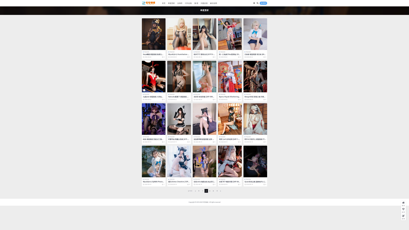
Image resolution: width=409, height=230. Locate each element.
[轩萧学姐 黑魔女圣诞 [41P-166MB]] (179, 119)
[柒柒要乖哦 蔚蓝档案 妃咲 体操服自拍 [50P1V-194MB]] (204, 119)
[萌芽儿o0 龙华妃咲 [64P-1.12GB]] (230, 119)
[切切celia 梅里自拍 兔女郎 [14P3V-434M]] (204, 161)
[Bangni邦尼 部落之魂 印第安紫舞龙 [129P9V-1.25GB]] (255, 76)
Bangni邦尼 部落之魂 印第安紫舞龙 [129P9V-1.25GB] (255, 98)
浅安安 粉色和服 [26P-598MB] (204, 98)
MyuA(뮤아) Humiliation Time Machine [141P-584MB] (179, 55)
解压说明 (213, 3)
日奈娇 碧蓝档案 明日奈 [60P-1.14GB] (255, 55)
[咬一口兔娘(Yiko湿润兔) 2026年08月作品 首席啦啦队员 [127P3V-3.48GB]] (230, 34)
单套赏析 (171, 3)
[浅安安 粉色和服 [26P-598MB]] (204, 76)
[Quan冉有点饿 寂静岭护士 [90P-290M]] (255, 161)
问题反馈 (204, 3)
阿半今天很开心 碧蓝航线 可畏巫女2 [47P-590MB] (255, 140)
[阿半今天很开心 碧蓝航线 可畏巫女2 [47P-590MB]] (255, 119)
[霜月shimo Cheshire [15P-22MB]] (179, 161)
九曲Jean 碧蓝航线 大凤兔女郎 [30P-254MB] (153, 98)
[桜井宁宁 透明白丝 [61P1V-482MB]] (204, 34)
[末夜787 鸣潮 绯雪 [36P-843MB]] (230, 161)
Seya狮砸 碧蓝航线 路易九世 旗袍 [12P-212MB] (153, 55)
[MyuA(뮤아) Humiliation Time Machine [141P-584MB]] (179, 34)
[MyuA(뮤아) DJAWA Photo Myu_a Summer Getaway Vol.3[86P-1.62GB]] (154, 161)
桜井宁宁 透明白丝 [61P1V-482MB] (204, 55)
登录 (264, 3)
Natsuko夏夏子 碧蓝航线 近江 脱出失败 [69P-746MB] (178, 98)
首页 (163, 3)
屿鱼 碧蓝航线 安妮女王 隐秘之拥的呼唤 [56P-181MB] (153, 140)
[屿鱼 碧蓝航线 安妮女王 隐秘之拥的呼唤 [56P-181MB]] (154, 119)
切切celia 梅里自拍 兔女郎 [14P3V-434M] (204, 183)
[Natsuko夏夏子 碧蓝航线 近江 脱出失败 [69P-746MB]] (179, 76)
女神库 (179, 3)
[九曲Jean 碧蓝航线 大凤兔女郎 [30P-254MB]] (154, 76)
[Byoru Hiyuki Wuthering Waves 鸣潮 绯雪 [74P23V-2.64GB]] (230, 76)
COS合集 (188, 3)
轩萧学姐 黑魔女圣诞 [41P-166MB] (178, 140)
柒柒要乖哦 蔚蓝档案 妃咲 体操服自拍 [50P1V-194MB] (204, 140)
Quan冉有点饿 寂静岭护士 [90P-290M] (255, 183)
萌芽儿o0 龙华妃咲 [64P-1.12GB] (229, 140)
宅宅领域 (205, 202)
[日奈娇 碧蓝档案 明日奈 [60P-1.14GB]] (255, 34)
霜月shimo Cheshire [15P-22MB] (179, 183)
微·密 (196, 3)
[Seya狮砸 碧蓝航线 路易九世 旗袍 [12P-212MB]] (154, 34)
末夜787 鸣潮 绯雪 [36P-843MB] (229, 183)
